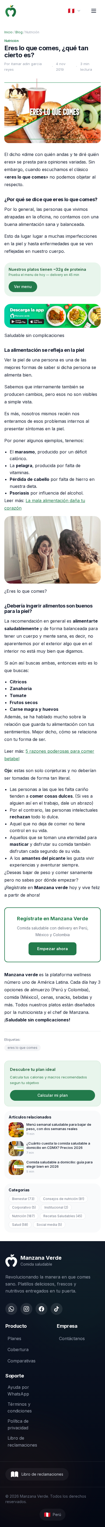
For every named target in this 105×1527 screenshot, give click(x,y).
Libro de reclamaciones (22, 1441)
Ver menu (23, 286)
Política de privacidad (18, 1424)
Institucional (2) (56, 1207)
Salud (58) (20, 1225)
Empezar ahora (52, 948)
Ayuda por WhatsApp (18, 1390)
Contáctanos (72, 1338)
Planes (14, 1338)
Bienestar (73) (23, 1199)
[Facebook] (41, 1309)
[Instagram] (26, 1309)
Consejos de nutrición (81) (63, 1199)
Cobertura (18, 1349)
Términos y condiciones (20, 1407)
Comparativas (22, 1360)
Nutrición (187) (23, 1216)
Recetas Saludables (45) (62, 1216)
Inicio (8, 32)
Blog (19, 32)
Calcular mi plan (52, 1095)
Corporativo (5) (24, 1207)
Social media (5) (49, 1225)
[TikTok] (56, 1309)
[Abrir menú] (94, 11)
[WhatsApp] (11, 1309)
